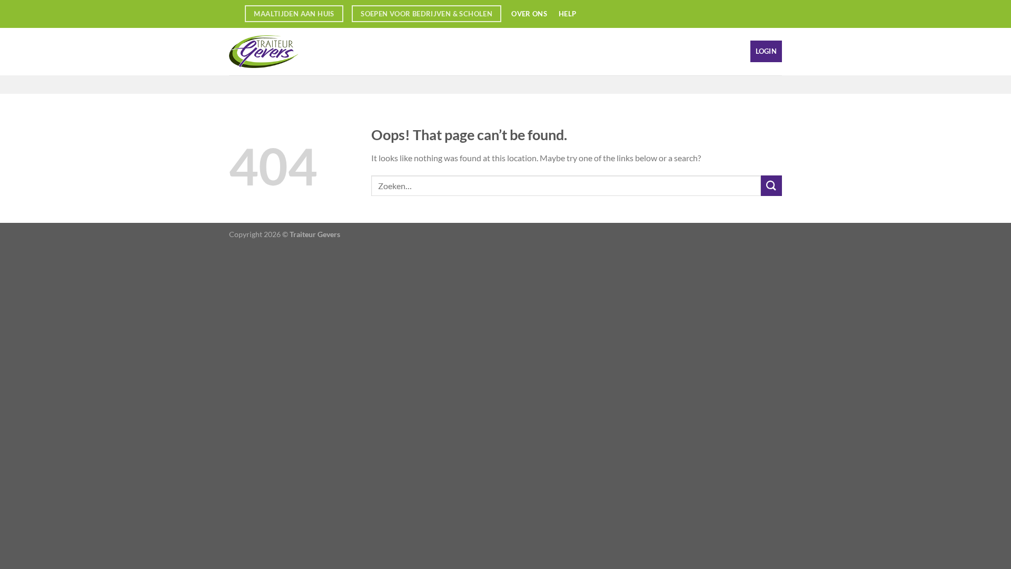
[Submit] (771, 185)
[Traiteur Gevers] (281, 51)
